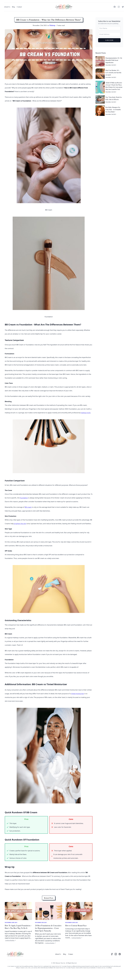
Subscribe (109, 40)
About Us (7, 7)
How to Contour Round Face (76, 925)
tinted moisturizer (77, 694)
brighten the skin (20, 524)
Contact (19, 7)
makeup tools (85, 413)
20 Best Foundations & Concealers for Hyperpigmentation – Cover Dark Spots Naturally (48, 928)
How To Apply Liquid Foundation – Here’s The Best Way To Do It (18, 926)
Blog (13, 7)
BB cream (28, 507)
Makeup (52, 25)
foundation (24, 498)
